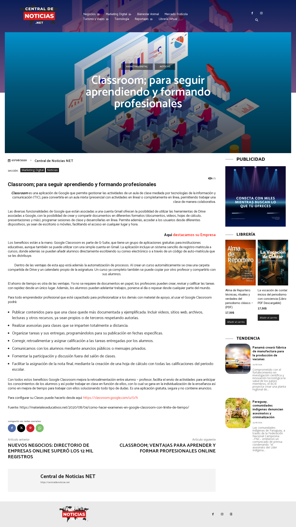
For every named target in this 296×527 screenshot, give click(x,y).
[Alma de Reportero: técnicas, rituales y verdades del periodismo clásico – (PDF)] (240, 262)
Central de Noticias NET (54, 161)
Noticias (165, 66)
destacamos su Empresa (194, 235)
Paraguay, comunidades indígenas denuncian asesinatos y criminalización (268, 409)
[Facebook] (252, 13)
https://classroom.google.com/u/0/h (110, 398)
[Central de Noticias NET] (24, 480)
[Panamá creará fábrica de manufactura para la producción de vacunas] (237, 359)
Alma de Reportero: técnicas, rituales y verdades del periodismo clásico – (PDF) (239, 298)
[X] (21, 428)
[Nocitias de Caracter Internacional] (39, 16)
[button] (256, 20)
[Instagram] (261, 13)
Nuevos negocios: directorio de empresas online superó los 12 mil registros (50, 451)
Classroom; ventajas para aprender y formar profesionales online (168, 448)
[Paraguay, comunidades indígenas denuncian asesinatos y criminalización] (237, 413)
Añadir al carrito (236, 321)
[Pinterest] (30, 428)
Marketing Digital (137, 66)
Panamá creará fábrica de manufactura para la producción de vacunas (269, 353)
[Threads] (231, 514)
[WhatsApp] (40, 428)
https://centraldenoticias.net (55, 482)
